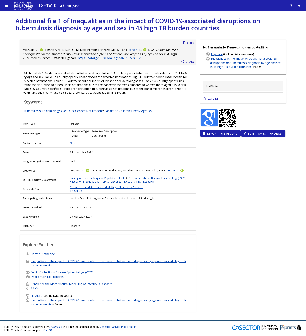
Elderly (135, 111)
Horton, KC (135, 50)
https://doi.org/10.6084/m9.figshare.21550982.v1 (110, 58)
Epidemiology (51, 111)
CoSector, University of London (118, 326)
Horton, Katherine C (44, 254)
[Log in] (299, 5)
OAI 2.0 (47, 330)
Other (73, 143)
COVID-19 (67, 111)
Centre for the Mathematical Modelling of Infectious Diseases (106, 187)
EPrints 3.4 (55, 326)
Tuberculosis (32, 111)
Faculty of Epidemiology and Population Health (98, 178)
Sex (150, 111)
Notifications (94, 111)
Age (143, 111)
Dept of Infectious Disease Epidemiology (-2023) (157, 178)
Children (124, 111)
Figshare (36, 296)
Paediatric (111, 111)
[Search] (291, 5)
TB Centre (76, 190)
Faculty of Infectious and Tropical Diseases (95, 181)
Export (213, 98)
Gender (80, 111)
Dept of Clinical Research (139, 181)
